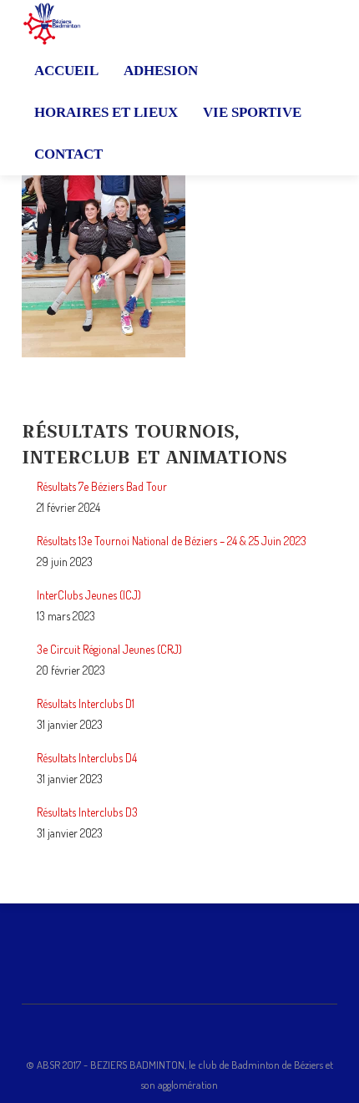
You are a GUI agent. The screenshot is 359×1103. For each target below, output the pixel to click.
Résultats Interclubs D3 (87, 812)
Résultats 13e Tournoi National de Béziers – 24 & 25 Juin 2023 (171, 541)
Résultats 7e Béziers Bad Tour (102, 486)
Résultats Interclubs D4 (87, 758)
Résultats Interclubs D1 (85, 703)
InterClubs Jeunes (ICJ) (89, 595)
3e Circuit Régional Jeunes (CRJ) (109, 649)
